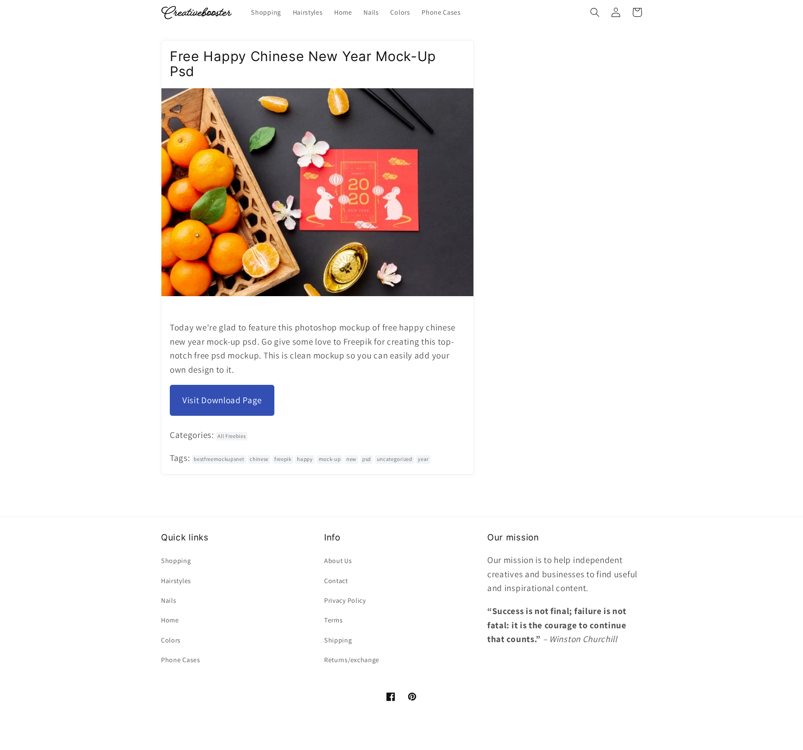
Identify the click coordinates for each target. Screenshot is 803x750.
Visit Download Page (222, 400)
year (423, 459)
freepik (283, 459)
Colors (171, 640)
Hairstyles (176, 580)
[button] (595, 12)
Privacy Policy (345, 600)
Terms (333, 620)
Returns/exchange (351, 659)
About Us (338, 560)
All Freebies (231, 436)
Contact (336, 580)
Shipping (338, 640)
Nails (168, 600)
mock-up (330, 459)
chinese (259, 459)
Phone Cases (180, 659)
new (351, 459)
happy (304, 459)
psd (366, 459)
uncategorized (394, 459)
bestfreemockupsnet (219, 459)
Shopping (176, 560)
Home (170, 620)
